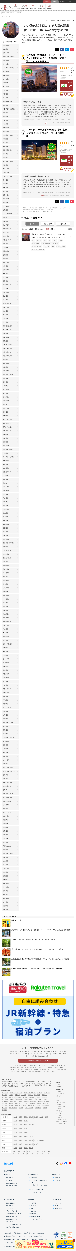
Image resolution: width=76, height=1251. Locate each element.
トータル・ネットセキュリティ (38, 1186)
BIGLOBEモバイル (11, 1183)
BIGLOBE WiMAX (11, 1186)
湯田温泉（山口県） (9, 793)
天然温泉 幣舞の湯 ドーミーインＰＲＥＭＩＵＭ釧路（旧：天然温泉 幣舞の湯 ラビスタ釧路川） (46, 58)
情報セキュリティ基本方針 (29, 1239)
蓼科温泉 (5, 412)
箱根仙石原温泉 (7, 356)
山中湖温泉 (6, 371)
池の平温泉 (6, 460)
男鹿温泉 (5, 146)
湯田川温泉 (6, 195)
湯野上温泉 (6, 232)
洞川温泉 (5, 726)
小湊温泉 (5, 318)
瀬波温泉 (5, 479)
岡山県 (26, 1144)
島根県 (20, 1144)
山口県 (36, 1144)
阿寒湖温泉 (6, 60)
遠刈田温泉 (6, 127)
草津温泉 (5, 266)
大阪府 (26, 1140)
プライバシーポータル (25, 1236)
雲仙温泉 (5, 835)
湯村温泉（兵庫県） (9, 722)
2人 (49, 240)
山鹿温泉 (5, 876)
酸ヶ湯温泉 (6, 86)
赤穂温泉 (5, 704)
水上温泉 (5, 300)
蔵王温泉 (5, 154)
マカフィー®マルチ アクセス (15, 1224)
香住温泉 (5, 711)
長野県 (20, 1128)
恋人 (33, 240)
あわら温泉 (6, 524)
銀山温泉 (5, 157)
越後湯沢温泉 (7, 472)
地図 (63, 77)
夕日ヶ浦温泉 (7, 689)
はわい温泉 (6, 760)
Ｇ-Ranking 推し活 (61, 1119)
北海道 (54, 240)
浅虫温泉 (5, 90)
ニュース (33, 1211)
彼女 (45, 240)
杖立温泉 (5, 861)
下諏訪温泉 (6, 408)
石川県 (20, 1132)
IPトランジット (10, 1222)
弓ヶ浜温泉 (6, 599)
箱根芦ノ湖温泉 (7, 344)
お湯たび (58, 1100)
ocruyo (58, 1098)
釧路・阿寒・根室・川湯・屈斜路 (49, 243)
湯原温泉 (5, 775)
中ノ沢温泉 (6, 225)
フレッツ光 (9, 1208)
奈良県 (36, 1140)
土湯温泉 (5, 221)
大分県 (33, 1152)
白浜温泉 (5, 730)
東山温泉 (5, 202)
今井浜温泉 (6, 565)
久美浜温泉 (6, 674)
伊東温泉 (5, 535)
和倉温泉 (5, 498)
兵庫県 (31, 1140)
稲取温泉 (5, 561)
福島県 (46, 1117)
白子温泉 (5, 322)
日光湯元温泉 (7, 240)
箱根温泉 (5, 333)
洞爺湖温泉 (6, 75)
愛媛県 (26, 1148)
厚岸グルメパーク (36, 246)
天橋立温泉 (6, 666)
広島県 (31, 1144)
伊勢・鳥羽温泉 (7, 644)
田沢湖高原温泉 (7, 150)
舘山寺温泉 (6, 580)
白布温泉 (5, 180)
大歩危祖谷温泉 (7, 797)
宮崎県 (38, 1152)
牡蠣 (53, 246)
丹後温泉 (5, 685)
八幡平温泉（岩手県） (9, 109)
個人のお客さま (9, 1171)
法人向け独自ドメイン (12, 1227)
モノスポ (58, 1108)
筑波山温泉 (6, 307)
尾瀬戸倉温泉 (7, 285)
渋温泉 (5, 404)
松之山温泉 (6, 487)
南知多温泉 (6, 636)
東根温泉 (5, 187)
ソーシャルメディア (36, 1219)
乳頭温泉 (5, 139)
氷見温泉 (5, 494)
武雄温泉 (5, 827)
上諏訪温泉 (6, 400)
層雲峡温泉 (6, 71)
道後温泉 (5, 808)
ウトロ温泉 (6, 64)
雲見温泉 (5, 584)
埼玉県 (15, 1124)
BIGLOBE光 (9, 1178)
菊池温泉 (5, 849)
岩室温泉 (5, 464)
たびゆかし (59, 1117)
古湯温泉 (5, 831)
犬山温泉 (5, 629)
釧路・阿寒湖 (35, 243)
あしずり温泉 (7, 812)
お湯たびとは (60, 1084)
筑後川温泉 (6, 816)
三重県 (31, 1136)
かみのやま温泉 (7, 176)
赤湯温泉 (5, 165)
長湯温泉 (5, 894)
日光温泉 (5, 258)
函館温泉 (5, 82)
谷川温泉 (5, 296)
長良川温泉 (6, 625)
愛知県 (26, 1136)
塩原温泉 (5, 243)
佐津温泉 (5, 715)
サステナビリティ (35, 1208)
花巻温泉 (5, 112)
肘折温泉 (5, 191)
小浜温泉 (5, 838)
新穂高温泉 (6, 614)
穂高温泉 (5, 442)
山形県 (41, 1117)
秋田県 (36, 1117)
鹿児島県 (43, 1152)
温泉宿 (58, 246)
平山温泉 (5, 872)
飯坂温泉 (5, 210)
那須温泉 (5, 255)
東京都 (26, 1124)
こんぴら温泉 (7, 801)
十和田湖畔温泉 (7, 101)
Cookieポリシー (39, 1236)
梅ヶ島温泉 (6, 573)
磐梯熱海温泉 (7, 228)
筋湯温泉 (5, 891)
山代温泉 (5, 513)
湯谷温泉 (5, 640)
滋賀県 (15, 1140)
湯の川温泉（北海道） (9, 56)
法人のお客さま (9, 1199)
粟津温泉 (5, 505)
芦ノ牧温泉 (6, 206)
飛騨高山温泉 (7, 621)
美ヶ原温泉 (6, 389)
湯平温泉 (5, 902)
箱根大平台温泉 (7, 348)
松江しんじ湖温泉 (8, 767)
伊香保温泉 (6, 270)
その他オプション (35, 1192)
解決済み (63, 224)
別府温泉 (5, 879)
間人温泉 (5, 681)
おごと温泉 (6, 662)
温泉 (48, 246)
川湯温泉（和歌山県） (9, 737)
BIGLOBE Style (35, 1216)
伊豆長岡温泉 (7, 558)
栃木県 (15, 1121)
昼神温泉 (5, 434)
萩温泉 (5, 790)
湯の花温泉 (6, 692)
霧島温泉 (5, 909)
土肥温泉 (5, 591)
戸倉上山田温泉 (7, 419)
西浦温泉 (5, 632)
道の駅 (64, 246)
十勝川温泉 (6, 53)
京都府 (20, 1140)
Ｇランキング (60, 1093)
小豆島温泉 (6, 805)
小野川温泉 (6, 172)
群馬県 (20, 1121)
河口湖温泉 (6, 363)
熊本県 (28, 1152)
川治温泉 (5, 247)
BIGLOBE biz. (10, 1203)
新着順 (31, 229)
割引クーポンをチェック (68, 94)
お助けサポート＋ (35, 1178)
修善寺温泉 (6, 539)
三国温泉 (5, 528)
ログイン (71, 1)
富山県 (15, 1132)
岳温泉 (5, 217)
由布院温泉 (6, 883)
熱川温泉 (5, 603)
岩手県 (26, 1117)
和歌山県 (41, 1140)
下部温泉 (5, 367)
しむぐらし (58, 1180)
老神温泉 (5, 281)
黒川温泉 (5, 842)
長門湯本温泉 (7, 786)
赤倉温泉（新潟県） (9, 457)
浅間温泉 (5, 386)
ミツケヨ (58, 1115)
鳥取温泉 (5, 756)
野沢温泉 (5, 378)
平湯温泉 (5, 610)
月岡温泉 (5, 453)
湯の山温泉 (6, 659)
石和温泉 (5, 359)
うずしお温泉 (7, 707)
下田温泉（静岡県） (9, 543)
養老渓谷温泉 (7, 329)
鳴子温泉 (5, 116)
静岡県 (15, 1136)
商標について (43, 1239)
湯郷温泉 (5, 778)
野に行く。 (59, 1111)
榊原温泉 (5, 651)
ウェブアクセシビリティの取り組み (34, 1233)
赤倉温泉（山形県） (9, 161)
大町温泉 (5, 393)
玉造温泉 (5, 763)
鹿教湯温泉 (6, 397)
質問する (55, 1)
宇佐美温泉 (6, 569)
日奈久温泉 (6, 868)
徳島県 (15, 1148)
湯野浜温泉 (6, 198)
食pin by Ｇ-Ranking (61, 1121)
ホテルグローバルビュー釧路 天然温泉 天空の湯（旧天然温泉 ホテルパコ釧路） (47, 132)
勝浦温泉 (5, 734)
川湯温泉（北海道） (9, 68)
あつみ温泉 (6, 169)
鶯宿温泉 (5, 105)
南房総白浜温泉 (7, 326)
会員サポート (58, 1208)
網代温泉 (5, 546)
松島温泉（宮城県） (9, 135)
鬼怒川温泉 (6, 236)
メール (56, 1206)
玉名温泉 (5, 857)
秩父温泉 (5, 311)
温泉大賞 (57, 1178)
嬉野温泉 (5, 823)
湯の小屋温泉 (7, 303)
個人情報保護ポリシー (10, 1236)
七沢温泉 (5, 341)
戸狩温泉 (5, 416)
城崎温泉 (5, 696)
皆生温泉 (5, 752)
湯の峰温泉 (6, 741)
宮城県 (31, 1117)
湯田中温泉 (6, 445)
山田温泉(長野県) (8, 449)
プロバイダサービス (12, 1211)
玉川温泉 (5, 142)
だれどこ (58, 1096)
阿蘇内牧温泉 (7, 846)
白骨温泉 (5, 382)
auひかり (9, 1180)
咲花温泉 (5, 475)
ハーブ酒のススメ (61, 1123)
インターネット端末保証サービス (38, 1181)
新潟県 (26, 1128)
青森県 (20, 1117)
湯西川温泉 (6, 262)
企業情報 (31, 1199)
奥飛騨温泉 (6, 618)
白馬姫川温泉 (7, 430)
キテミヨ (58, 1104)
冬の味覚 (34, 249)
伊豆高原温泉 (7, 550)
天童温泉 (5, 184)
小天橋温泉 (6, 677)
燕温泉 (5, 483)
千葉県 (20, 1124)
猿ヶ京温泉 (6, 292)
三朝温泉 (5, 748)
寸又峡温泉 (6, 588)
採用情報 (33, 1214)
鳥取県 (15, 1144)
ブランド (33, 1206)
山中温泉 (5, 502)
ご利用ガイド (60, 1086)
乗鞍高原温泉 (7, 423)
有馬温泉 (5, 700)
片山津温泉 (6, 509)
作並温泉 (5, 124)
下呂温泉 (5, 606)
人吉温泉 (5, 864)
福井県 (26, 1132)
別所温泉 (5, 438)
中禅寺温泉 (6, 251)
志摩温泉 (5, 647)
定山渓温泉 (6, 45)
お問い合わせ (7, 1233)
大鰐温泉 (5, 94)
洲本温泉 (5, 719)
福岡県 (14, 1152)
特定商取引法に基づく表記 (11, 1239)
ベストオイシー (60, 1106)
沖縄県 (49, 1152)
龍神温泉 (5, 745)
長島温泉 (5, 655)
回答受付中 (47, 224)
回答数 (37, 229)
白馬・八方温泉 (7, 427)
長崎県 (24, 1152)
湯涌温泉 (5, 516)
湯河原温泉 (6, 337)
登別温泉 (5, 49)
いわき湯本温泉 (7, 213)
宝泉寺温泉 (6, 898)
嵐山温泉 (5, 670)
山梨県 (15, 1128)
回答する (47, 1)
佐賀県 (19, 1152)
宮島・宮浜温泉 (7, 782)
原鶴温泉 (5, 820)
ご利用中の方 (56, 1199)
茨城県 (26, 1121)
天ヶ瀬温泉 (6, 887)
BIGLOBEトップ (8, 1242)
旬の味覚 (41, 249)
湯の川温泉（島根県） (9, 771)
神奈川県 (31, 1124)
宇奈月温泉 (6, 490)
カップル (39, 240)
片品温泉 (5, 288)
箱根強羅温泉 (7, 352)
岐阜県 (20, 1136)
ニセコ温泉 (6, 79)
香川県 (20, 1148)
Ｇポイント (59, 1091)
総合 (52, 229)
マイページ (64, 1)
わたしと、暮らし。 (61, 1102)
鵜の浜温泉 (6, 468)
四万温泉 (5, 277)
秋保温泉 (5, 120)
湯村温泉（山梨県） (9, 374)
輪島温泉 (5, 520)
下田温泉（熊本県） (9, 853)
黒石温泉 (5, 97)
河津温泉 (5, 576)
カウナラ (58, 1113)
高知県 (31, 1148)
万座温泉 (5, 273)
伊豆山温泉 (6, 554)
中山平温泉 (6, 131)
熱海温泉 (5, 531)
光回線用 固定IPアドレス (13, 1214)
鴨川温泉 (5, 314)
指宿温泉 (5, 906)
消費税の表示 (18, 1233)
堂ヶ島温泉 (6, 595)
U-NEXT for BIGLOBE (37, 1189)
